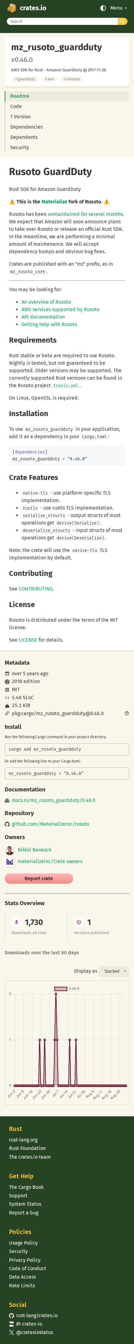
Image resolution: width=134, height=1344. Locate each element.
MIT (16, 689)
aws (49, 79)
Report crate (39, 878)
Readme (19, 96)
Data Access (22, 1277)
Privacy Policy (25, 1260)
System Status (25, 1204)
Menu (116, 8)
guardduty (25, 79)
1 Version (20, 117)
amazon (72, 79)
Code (16, 106)
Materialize (54, 202)
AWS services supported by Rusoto (60, 309)
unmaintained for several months (85, 214)
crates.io (33, 8)
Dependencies (26, 127)
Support (18, 1196)
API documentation (43, 317)
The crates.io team (30, 1157)
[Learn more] (126, 714)
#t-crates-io (25, 1324)
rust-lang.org (23, 1140)
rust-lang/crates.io (33, 1315)
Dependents (24, 137)
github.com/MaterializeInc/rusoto (50, 824)
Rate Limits (22, 1286)
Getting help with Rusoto (49, 324)
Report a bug (23, 1213)
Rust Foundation (27, 1148)
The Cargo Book (26, 1187)
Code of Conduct (27, 1268)
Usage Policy (23, 1243)
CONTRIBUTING (36, 589)
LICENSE (28, 640)
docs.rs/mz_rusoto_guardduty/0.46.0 (53, 800)
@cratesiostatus (31, 1332)
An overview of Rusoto (46, 302)
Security (19, 147)
